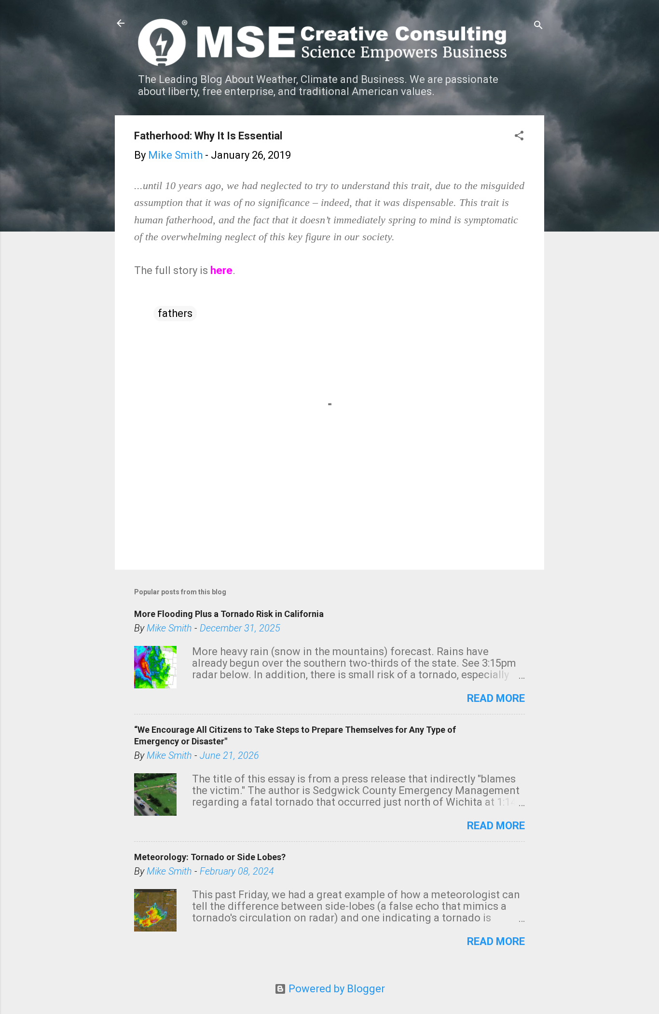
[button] (519, 137)
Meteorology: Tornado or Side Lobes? (210, 857)
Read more (496, 698)
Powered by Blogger (335, 989)
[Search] (538, 26)
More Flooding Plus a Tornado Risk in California (229, 614)
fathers (175, 313)
